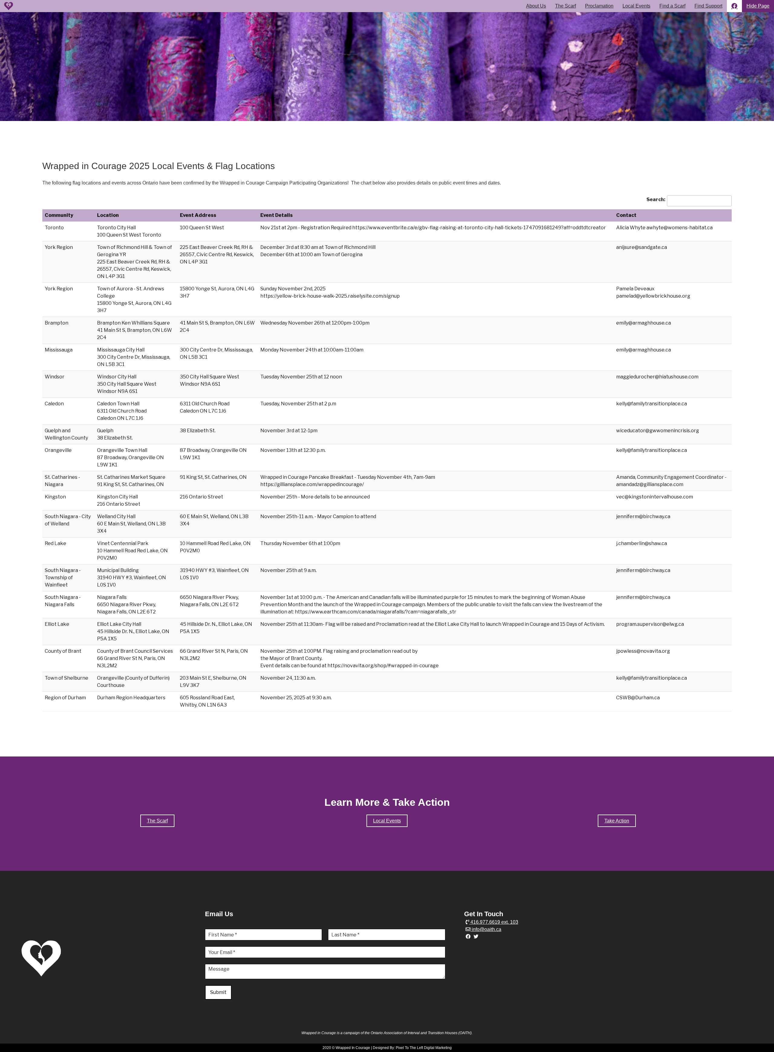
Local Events (636, 5)
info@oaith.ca (485, 929)
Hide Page (757, 5)
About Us (536, 5)
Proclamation (599, 5)
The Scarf (565, 5)
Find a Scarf (672, 5)
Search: (655, 199)
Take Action (616, 820)
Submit (218, 992)
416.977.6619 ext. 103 (493, 922)
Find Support (708, 5)
